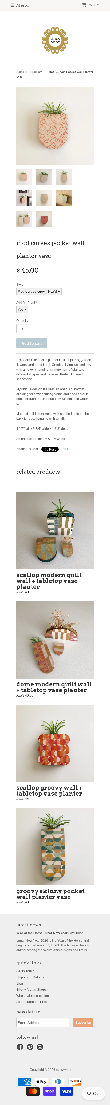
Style (19, 284)
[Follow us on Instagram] (41, 1048)
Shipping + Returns (30, 977)
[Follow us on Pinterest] (31, 1048)
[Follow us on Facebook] (21, 1048)
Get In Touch (25, 971)
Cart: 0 (93, 5)
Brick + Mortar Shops (31, 989)
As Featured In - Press (32, 1002)
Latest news (28, 924)
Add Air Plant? (26, 303)
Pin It (65, 449)
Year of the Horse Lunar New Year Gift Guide (49, 933)
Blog (19, 983)
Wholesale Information (32, 996)
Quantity (22, 321)
